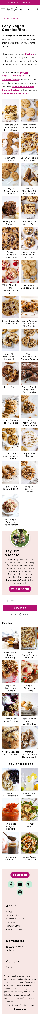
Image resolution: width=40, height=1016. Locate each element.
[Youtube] (20, 884)
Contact (9, 967)
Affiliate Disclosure (14, 929)
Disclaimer (11, 922)
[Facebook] (11, 884)
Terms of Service (13, 926)
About (9, 912)
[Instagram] (20, 892)
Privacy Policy (12, 915)
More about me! (20, 588)
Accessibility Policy (15, 919)
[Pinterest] (28, 884)
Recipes (14, 18)
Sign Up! (10, 946)
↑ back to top (20, 874)
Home (5, 18)
